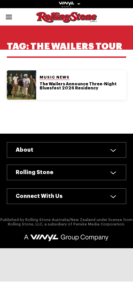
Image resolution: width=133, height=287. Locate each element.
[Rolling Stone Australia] (66, 19)
